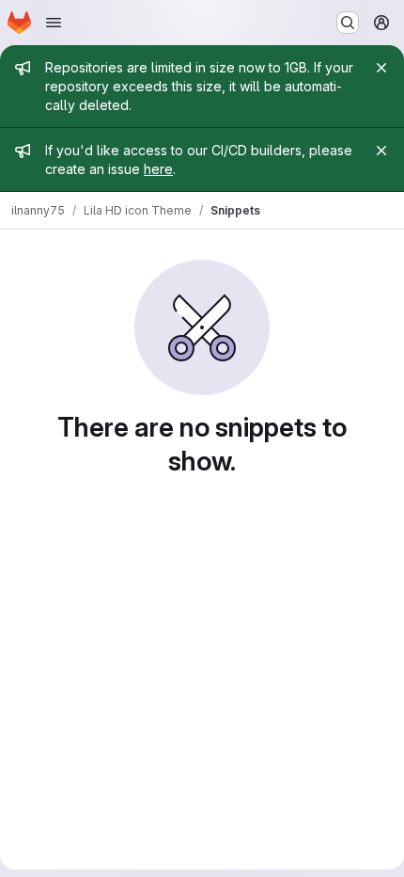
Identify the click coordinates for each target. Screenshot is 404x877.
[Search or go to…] (347, 22)
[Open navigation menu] (54, 23)
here (158, 169)
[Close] (381, 67)
